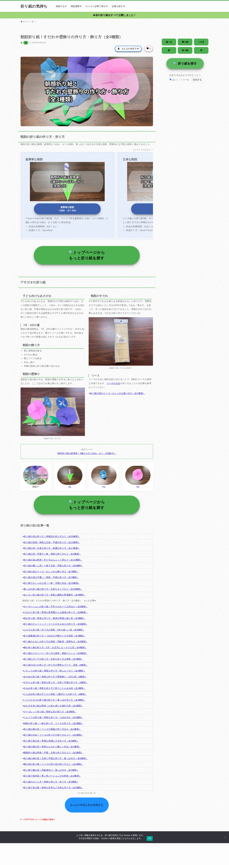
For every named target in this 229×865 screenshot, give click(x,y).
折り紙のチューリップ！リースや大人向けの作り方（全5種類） (56, 624)
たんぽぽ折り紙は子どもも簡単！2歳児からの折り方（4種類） (55, 694)
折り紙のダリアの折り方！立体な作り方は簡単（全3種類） (53, 659)
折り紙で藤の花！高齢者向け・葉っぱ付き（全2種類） (51, 770)
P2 (69, 486)
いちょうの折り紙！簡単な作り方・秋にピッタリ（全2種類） (55, 670)
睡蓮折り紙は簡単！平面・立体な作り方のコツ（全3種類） (53, 752)
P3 (103, 486)
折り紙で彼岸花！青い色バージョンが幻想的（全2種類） (52, 776)
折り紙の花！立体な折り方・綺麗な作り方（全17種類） (52, 548)
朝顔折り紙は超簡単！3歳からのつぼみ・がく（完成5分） (86, 453)
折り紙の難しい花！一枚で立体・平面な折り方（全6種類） (53, 565)
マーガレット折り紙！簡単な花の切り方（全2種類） (50, 711)
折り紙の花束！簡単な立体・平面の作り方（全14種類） (52, 542)
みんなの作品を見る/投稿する (86, 805)
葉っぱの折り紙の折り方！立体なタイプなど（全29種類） (53, 589)
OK (149, 838)
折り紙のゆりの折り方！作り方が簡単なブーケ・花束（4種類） (56, 665)
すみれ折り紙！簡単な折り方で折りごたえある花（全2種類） (55, 688)
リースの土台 (113, 383)
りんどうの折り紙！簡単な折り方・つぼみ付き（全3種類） (53, 717)
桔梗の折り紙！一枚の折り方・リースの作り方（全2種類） (53, 723)
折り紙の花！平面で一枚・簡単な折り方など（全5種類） (52, 554)
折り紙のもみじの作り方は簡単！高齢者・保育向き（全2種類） (56, 641)
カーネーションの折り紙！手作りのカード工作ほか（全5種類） (56, 606)
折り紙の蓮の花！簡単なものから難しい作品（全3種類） (52, 746)
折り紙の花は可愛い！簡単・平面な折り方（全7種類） (51, 577)
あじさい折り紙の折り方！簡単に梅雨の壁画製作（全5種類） (55, 595)
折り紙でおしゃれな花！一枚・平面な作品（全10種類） (52, 583)
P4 (137, 486)
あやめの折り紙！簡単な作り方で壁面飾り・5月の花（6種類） (55, 676)
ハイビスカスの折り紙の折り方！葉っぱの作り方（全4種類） (55, 700)
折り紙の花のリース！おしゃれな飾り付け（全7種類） (117, 393)
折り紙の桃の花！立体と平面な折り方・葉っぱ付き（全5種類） (56, 758)
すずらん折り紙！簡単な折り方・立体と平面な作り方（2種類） (56, 682)
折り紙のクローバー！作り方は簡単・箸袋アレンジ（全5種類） (56, 653)
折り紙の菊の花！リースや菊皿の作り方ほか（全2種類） (52, 729)
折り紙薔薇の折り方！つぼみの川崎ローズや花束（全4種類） (55, 635)
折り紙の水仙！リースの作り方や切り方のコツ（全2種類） (53, 735)
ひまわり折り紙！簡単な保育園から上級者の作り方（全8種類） (56, 612)
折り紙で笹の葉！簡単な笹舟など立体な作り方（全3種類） (53, 787)
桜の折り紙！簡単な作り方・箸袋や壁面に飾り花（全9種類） (55, 618)
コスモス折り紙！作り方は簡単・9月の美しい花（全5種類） (54, 630)
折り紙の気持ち (34, 6)
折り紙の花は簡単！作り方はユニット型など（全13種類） (53, 560)
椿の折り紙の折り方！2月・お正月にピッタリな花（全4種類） (55, 647)
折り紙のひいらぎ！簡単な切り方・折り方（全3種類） (51, 781)
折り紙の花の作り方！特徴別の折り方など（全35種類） (52, 536)
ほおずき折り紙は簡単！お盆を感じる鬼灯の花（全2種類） (53, 705)
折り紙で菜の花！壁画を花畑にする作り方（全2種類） (51, 741)
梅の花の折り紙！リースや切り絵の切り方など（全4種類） (53, 764)
